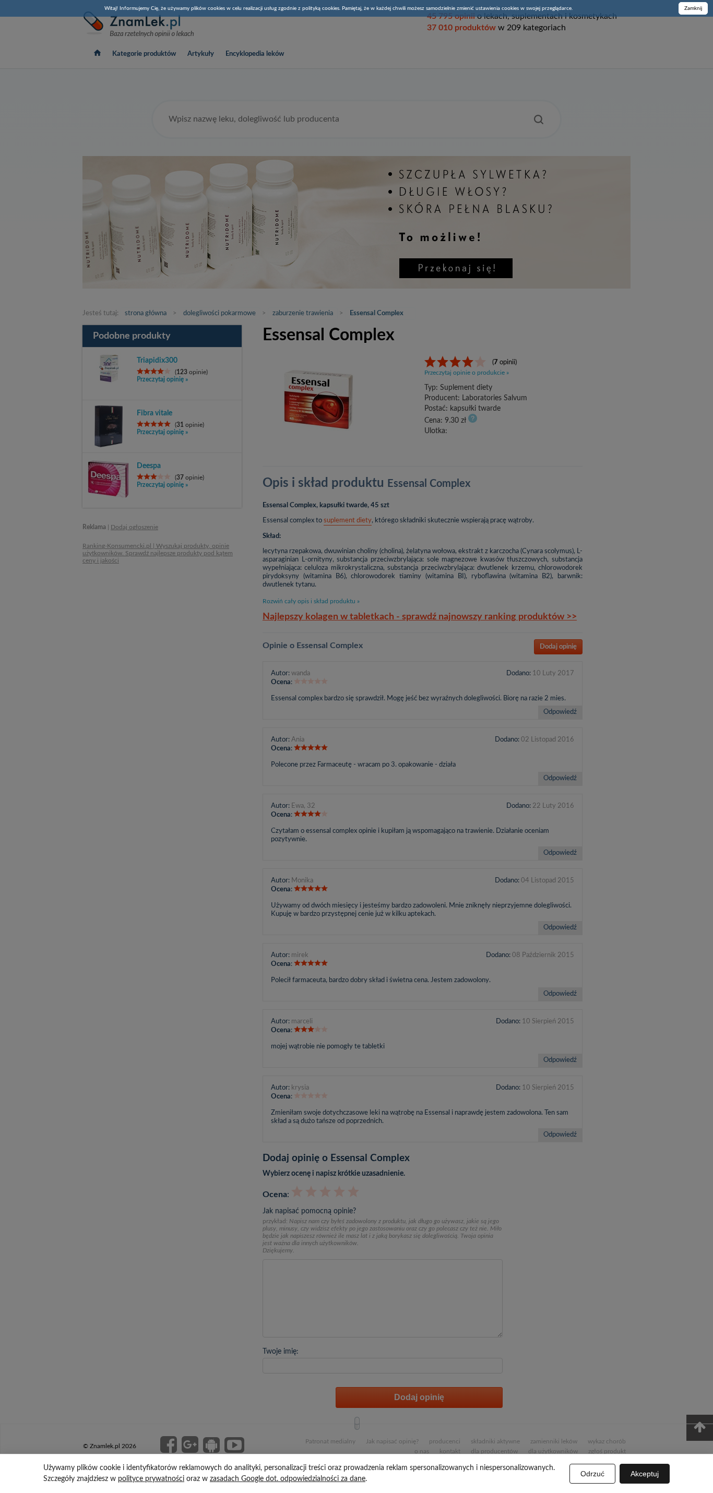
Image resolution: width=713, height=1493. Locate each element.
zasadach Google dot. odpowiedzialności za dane (287, 1479)
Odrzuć (592, 1474)
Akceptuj (645, 1474)
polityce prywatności (151, 1479)
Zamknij (693, 8)
